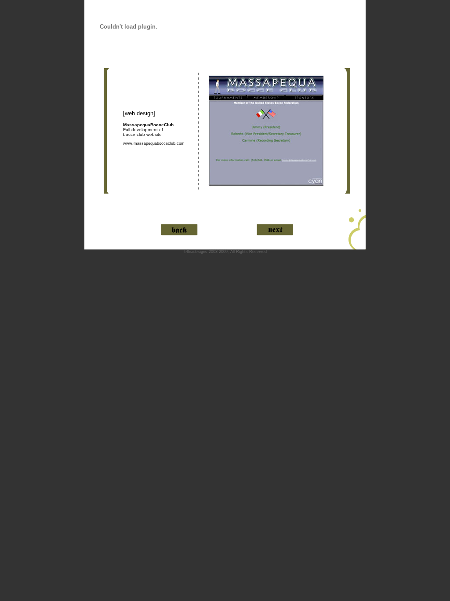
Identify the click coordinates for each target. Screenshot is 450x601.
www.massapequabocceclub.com (154, 143)
